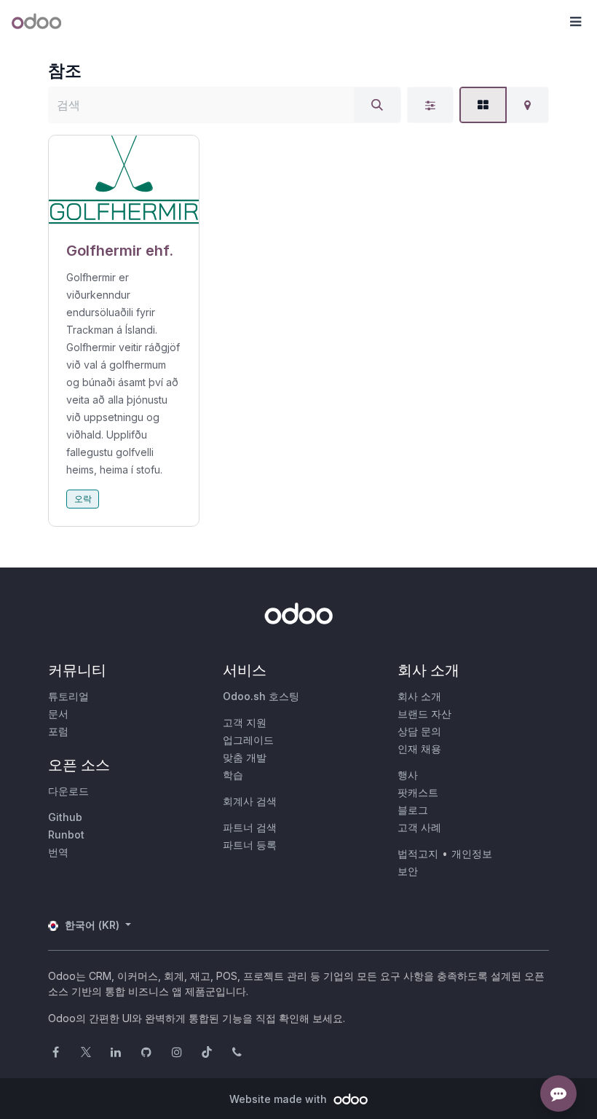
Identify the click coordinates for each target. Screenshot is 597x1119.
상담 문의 (419, 731)
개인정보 (471, 853)
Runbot (66, 834)
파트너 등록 (250, 845)
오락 (83, 498)
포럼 (58, 731)
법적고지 (418, 853)
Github (65, 817)
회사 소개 (419, 696)
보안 (408, 871)
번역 (58, 852)
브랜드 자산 (424, 713)
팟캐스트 (418, 792)
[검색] (377, 105)
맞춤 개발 (244, 757)
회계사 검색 (250, 801)
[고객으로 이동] (124, 180)
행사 (408, 775)
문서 (58, 713)
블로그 (413, 810)
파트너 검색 (250, 827)
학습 (233, 775)
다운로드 (68, 791)
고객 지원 (244, 722)
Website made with (279, 1099)
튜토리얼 (68, 696)
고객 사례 (419, 827)
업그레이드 (248, 740)
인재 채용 (419, 748)
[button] (575, 22)
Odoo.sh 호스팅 (261, 696)
